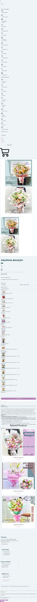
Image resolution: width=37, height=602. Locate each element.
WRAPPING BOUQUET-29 (18, 524)
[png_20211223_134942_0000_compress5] (18, 186)
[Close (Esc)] (7, 600)
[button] (4, 1)
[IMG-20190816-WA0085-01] (18, 213)
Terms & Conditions (6, 579)
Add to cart (19, 398)
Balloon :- (2, 324)
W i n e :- (2, 337)
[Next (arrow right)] (3, 601)
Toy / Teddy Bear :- (4, 351)
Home (2, 272)
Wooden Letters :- (4, 290)
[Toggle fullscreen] (3, 600)
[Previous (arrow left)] (1, 601)
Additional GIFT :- (4, 287)
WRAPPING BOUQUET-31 (18, 457)
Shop (4, 272)
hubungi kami (7, 424)
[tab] (18, 405)
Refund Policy (5, 577)
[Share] (5, 600)
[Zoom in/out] (1, 600)
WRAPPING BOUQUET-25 (19, 491)
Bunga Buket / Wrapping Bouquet (10, 272)
